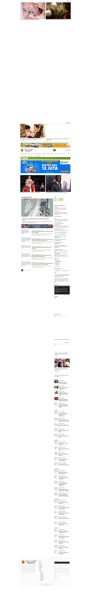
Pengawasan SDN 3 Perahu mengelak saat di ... (63, 524)
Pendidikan (64, 441)
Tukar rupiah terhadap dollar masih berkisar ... (63, 478)
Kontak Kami (38, 156)
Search (55, 150)
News (41, 573)
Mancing (48, 153)
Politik (63, 411)
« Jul (55, 578)
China (33, 254)
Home (22, 153)
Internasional (38, 153)
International (37, 230)
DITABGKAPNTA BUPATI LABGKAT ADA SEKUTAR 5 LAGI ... (63, 394)
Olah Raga (41, 576)
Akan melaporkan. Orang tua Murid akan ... (63, 444)
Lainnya (40, 571)
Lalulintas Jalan (40, 246)
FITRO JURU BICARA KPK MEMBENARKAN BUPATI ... (63, 400)
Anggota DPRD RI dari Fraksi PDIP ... (63, 431)
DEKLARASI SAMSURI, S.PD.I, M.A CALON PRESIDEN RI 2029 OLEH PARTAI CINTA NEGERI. (41, 158)
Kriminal (60, 441)
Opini (34, 156)
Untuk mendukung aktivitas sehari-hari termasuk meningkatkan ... (63, 414)
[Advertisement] (45, 29)
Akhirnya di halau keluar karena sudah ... (64, 449)
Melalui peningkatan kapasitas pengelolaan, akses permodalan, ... (64, 420)
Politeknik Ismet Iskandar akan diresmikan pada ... (64, 514)
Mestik (52, 153)
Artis (25, 153)
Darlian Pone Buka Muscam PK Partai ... (64, 436)
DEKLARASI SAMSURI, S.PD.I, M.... (64, 426)
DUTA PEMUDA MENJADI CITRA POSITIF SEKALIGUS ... (64, 495)
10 (55, 568)
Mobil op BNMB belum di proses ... (64, 465)
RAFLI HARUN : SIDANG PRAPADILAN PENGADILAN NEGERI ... (64, 406)
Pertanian (41, 575)
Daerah (28, 153)
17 (29, 270)
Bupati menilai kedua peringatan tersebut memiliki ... (64, 537)
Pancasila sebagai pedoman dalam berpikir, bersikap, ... (64, 508)
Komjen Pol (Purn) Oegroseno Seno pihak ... (63, 548)
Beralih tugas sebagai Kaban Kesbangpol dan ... (63, 388)
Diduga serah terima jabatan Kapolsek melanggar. (63, 473)
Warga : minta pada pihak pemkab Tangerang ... (63, 460)
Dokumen (41, 580)
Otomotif (41, 572)
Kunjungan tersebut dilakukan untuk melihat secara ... (64, 532)
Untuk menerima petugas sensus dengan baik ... (64, 542)
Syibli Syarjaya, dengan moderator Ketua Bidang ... (63, 383)
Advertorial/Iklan (23, 156)
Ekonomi (43, 153)
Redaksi (41, 579)
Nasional (56, 153)
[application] (62, 290)
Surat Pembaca (30, 156)
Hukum (32, 153)
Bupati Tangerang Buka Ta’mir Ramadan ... (64, 455)
